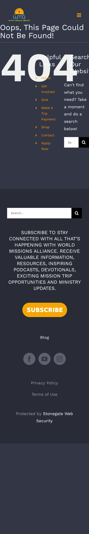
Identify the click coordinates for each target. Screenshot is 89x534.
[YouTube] (44, 359)
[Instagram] (60, 359)
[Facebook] (29, 359)
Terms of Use (44, 394)
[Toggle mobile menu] (79, 15)
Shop (45, 127)
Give (44, 100)
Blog (44, 337)
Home (46, 78)
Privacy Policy (44, 382)
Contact (47, 135)
